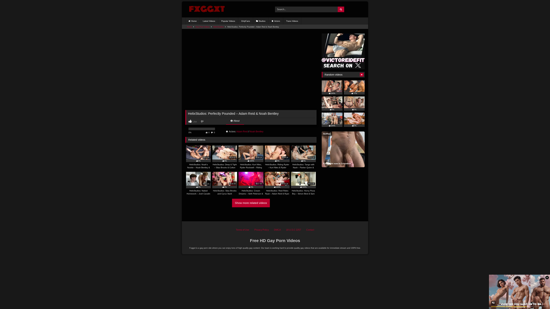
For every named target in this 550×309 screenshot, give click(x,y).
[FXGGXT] (206, 9)
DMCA (277, 230)
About (236, 121)
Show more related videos (251, 202)
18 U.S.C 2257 (293, 230)
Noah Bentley (256, 131)
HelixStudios (218, 27)
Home (194, 21)
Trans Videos (292, 21)
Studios (262, 21)
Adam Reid (242, 131)
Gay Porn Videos (203, 27)
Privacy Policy (261, 230)
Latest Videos (209, 21)
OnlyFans (245, 21)
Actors (277, 21)
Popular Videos (228, 21)
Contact (310, 230)
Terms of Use (242, 230)
